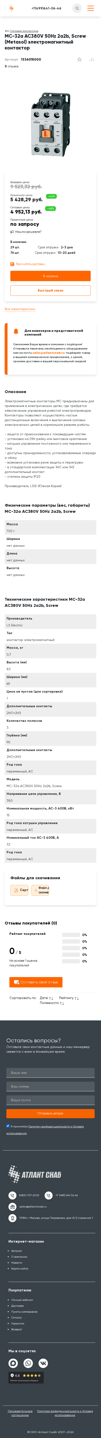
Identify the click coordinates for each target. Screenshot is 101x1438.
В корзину (50, 276)
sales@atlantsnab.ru (48, 352)
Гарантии (17, 1323)
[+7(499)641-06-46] (46, 8)
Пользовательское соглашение (20, 1413)
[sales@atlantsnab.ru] (27, 1207)
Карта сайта (19, 1268)
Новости (16, 1262)
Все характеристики (20, 309)
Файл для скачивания (47, 890)
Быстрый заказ (50, 290)
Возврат (16, 1329)
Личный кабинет (22, 1300)
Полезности (49, 1003)
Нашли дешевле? (28, 232)
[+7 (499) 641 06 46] (61, 1195)
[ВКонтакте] (43, 1361)
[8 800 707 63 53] (23, 1195)
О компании (19, 1256)
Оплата (16, 1317)
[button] (50, 1113)
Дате (44, 998)
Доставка (17, 1305)
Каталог (16, 1251)
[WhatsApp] (28, 1361)
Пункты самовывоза (24, 1311)
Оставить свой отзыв (39, 982)
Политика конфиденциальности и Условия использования (65, 1413)
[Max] (13, 1363)
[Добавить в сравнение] (79, 59)
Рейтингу (66, 998)
